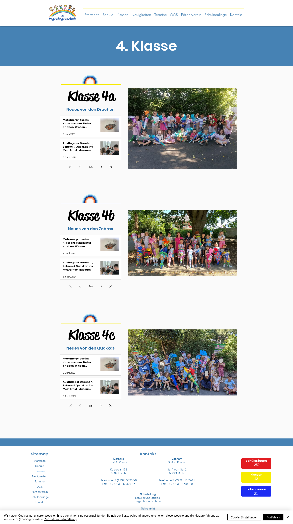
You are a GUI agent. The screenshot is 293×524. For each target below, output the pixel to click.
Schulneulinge (40, 497)
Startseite (40, 461)
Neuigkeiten (39, 476)
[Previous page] (79, 166)
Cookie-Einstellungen (244, 517)
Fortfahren (273, 517)
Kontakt (39, 502)
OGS (40, 486)
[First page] (70, 166)
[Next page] (101, 166)
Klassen (40, 471)
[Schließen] (288, 517)
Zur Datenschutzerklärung (60, 519)
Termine (40, 481)
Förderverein (39, 492)
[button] (122, 13)
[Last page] (110, 166)
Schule (39, 466)
